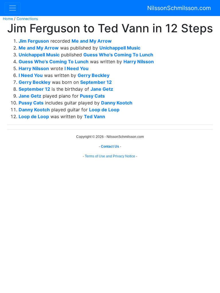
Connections (27, 19)
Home (8, 19)
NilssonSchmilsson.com (179, 8)
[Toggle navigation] (13, 8)
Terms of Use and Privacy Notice (110, 156)
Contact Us (110, 146)
